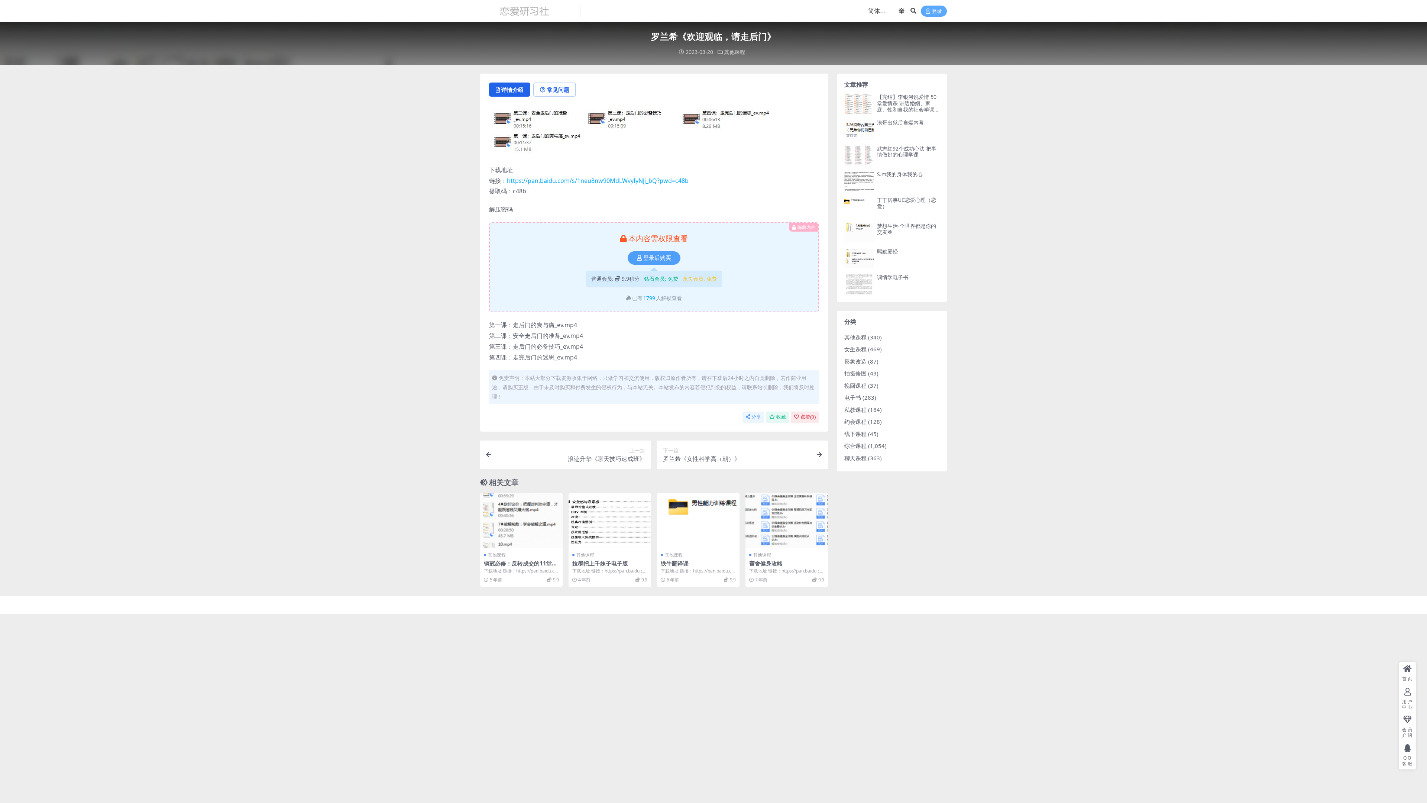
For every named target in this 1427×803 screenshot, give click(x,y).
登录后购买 (657, 258)
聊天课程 (855, 458)
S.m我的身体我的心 (900, 174)
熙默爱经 (887, 251)
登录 (937, 11)
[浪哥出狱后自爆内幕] (859, 129)
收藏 (781, 417)
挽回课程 (855, 385)
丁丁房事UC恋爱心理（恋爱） (906, 203)
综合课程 (855, 445)
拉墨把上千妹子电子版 (600, 563)
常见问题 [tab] (558, 89)
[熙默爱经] (859, 258)
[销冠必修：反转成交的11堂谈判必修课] (521, 520)
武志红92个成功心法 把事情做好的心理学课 (906, 151)
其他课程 (734, 51)
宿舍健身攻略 (766, 563)
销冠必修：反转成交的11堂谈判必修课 (520, 566)
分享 (756, 417)
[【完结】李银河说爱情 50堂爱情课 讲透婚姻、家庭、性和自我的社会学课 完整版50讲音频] (859, 104)
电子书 (852, 397)
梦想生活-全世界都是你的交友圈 (906, 229)
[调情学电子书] (859, 284)
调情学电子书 (892, 277)
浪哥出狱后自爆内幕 (900, 122)
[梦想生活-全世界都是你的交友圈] (859, 233)
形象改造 (855, 361)
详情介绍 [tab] (512, 89)
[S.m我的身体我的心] (859, 181)
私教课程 (855, 409)
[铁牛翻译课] (698, 520)
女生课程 (855, 349)
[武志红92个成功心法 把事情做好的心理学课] (859, 155)
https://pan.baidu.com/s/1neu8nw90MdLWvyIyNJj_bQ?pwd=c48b (598, 181)
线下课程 (855, 434)
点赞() (808, 417)
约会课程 (855, 421)
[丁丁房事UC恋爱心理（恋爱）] (859, 207)
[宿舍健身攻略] (786, 520)
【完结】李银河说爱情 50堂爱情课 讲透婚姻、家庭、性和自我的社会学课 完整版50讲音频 (906, 106)
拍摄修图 (855, 373)
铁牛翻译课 (675, 563)
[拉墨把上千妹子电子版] (610, 520)
